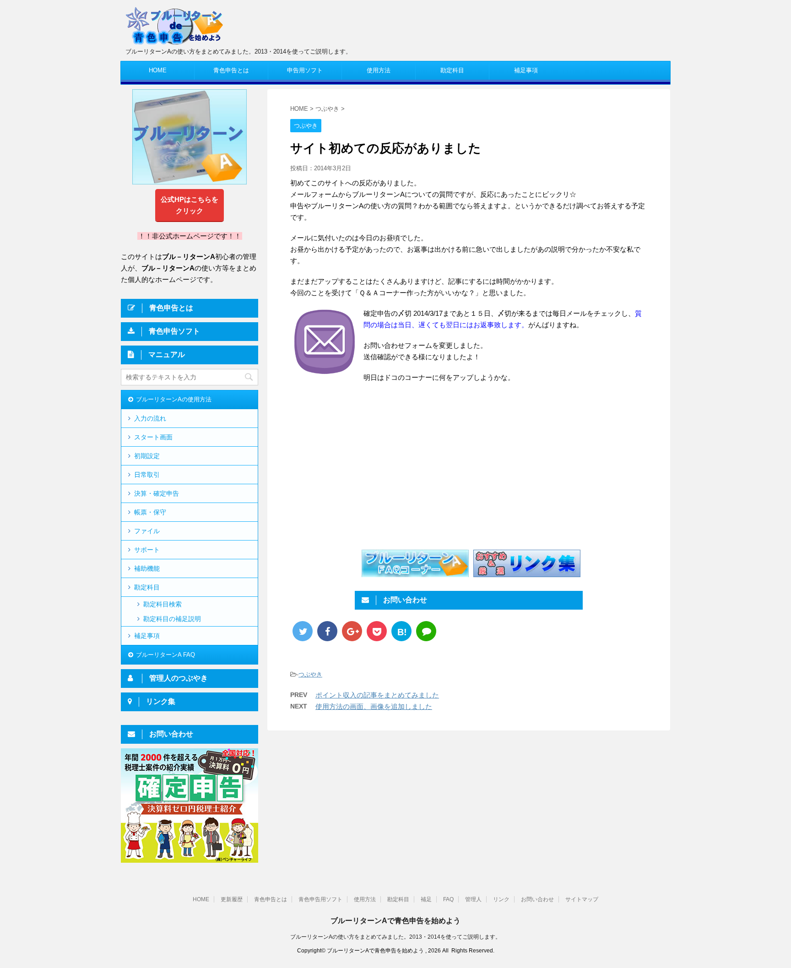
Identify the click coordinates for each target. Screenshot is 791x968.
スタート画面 (153, 437)
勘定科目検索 (162, 604)
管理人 (473, 899)
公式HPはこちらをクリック (189, 205)
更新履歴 (232, 899)
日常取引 (147, 474)
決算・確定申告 (156, 493)
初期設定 (147, 456)
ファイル (147, 531)
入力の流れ (150, 418)
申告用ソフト (305, 70)
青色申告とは (231, 70)
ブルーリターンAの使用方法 (173, 399)
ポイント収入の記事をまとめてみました (377, 695)
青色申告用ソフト (320, 899)
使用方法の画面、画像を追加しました (373, 706)
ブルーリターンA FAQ (165, 654)
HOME (158, 70)
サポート (147, 549)
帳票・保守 (150, 512)
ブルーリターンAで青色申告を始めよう (395, 921)
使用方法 (378, 70)
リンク (501, 899)
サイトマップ (581, 899)
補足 (426, 899)
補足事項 (526, 70)
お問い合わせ (537, 899)
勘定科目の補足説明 (172, 618)
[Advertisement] (367, 465)
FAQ (448, 899)
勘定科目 (452, 70)
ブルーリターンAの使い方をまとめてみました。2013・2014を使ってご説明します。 (395, 937)
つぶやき (310, 674)
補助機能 (147, 568)
